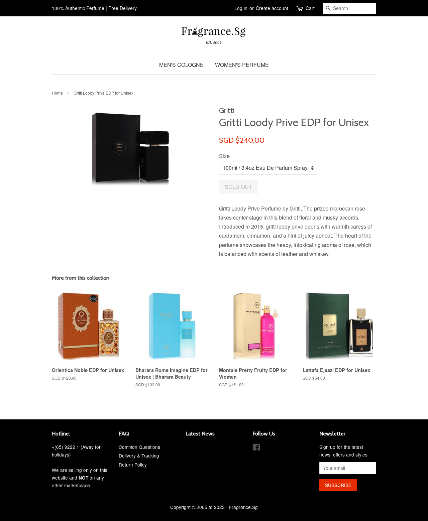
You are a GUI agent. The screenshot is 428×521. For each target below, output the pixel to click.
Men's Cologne (181, 65)
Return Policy (133, 464)
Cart (310, 8)
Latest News (200, 433)
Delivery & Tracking (139, 455)
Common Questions (139, 446)
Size (224, 156)
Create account (272, 8)
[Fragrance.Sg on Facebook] (256, 448)
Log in (240, 8)
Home (57, 93)
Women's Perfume (242, 65)
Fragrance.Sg (243, 507)
